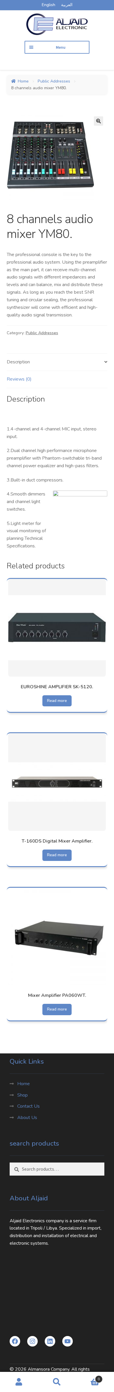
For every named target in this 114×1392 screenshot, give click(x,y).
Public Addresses (54, 81)
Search (57, 1382)
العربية (66, 5)
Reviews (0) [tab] (19, 379)
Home (23, 81)
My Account (19, 1382)
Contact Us (28, 1106)
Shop (22, 1095)
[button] (98, 121)
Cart (88, 1377)
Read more (57, 700)
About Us (27, 1117)
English (48, 5)
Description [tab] (18, 362)
